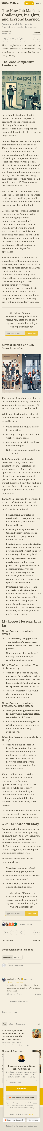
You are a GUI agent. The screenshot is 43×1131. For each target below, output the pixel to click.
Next (35, 941)
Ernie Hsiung (6, 31)
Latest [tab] (10, 1024)
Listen (37, 33)
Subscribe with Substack (23, 1097)
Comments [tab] (7, 957)
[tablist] (12, 957)
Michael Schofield (14, 979)
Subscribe (29, 3)
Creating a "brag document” (21, 529)
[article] (21, 1038)
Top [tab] (4, 1024)
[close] (36, 1056)
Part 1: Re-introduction (11, 1039)
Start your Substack (15, 1120)
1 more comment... (9, 1012)
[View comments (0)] (12, 1045)
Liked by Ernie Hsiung (17, 982)
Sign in (38, 3)
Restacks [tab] (17, 957)
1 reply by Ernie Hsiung (18, 1001)
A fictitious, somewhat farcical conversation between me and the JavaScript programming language (14, 1033)
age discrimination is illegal (23, 414)
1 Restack (28, 924)
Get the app (33, 1120)
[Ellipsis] (40, 979)
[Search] (38, 1024)
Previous (9, 941)
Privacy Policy (29, 1107)
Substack (9, 1126)
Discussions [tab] (20, 1024)
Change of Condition (12, 1051)
